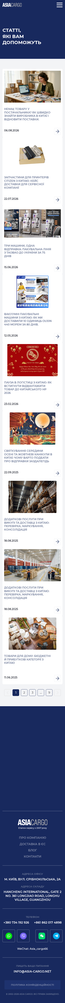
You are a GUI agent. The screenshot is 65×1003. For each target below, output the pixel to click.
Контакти (32, 856)
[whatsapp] (9, 936)
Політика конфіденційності (32, 984)
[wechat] (41, 936)
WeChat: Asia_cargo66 (32, 948)
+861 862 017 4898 (48, 922)
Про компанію (32, 838)
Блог (32, 850)
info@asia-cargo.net (32, 971)
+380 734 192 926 (16, 922)
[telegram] (56, 936)
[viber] (23, 936)
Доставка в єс (33, 844)
